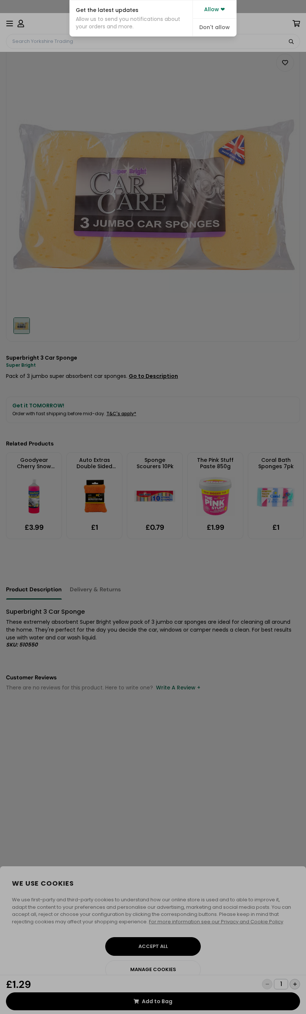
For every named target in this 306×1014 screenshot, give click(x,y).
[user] (21, 23)
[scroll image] (21, 325)
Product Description (34, 589)
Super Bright (21, 365)
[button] (131, 18)
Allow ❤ (214, 9)
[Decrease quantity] (267, 984)
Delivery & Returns (95, 589)
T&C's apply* (121, 413)
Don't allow (214, 27)
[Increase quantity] (295, 984)
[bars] (9, 23)
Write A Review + (178, 688)
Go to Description (153, 376)
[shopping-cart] (296, 23)
